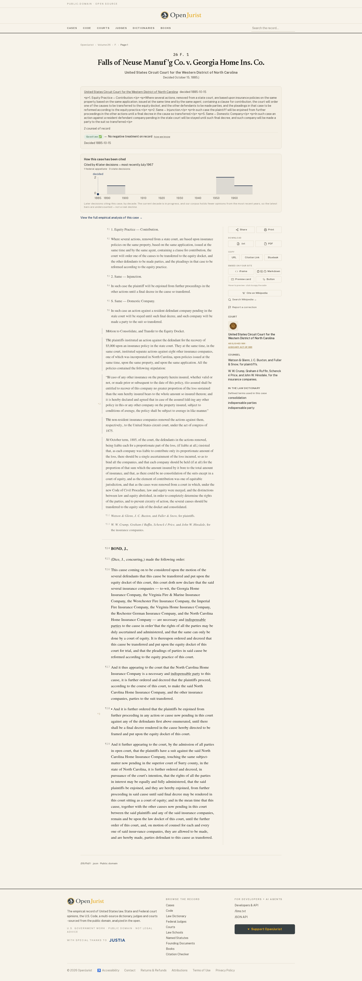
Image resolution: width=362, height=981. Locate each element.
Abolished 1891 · (237, 343)
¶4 (108, 285)
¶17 (107, 666)
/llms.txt (240, 911)
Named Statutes (177, 938)
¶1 (108, 229)
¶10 (108, 419)
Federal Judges (176, 921)
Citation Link (252, 257)
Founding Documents (180, 943)
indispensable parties (242, 402)
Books (166, 28)
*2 (99, 404)
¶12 (108, 515)
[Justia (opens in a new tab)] (117, 940)
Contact (130, 970)
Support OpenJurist (265, 929)
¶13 (108, 524)
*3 (98, 714)
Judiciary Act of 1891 (240, 347)
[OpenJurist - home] (181, 15)
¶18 (107, 708)
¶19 (107, 743)
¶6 (108, 310)
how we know (162, 136)
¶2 (108, 238)
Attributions (179, 970)
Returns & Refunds (154, 970)
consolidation (237, 397)
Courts (103, 28)
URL (234, 257)
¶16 (107, 569)
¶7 (109, 330)
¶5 (108, 300)
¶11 (108, 439)
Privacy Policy (225, 970)
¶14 (107, 548)
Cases (72, 28)
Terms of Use (202, 970)
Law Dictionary (176, 916)
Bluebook (273, 257)
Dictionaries (144, 28)
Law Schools (174, 932)
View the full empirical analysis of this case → (111, 217)
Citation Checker (177, 954)
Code (87, 28)
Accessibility (108, 970)
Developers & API (246, 905)
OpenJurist (87, 44)
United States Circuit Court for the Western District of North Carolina (181, 72)
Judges (121, 28)
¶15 (107, 558)
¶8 (109, 339)
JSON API (241, 917)
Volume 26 (104, 44)
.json (95, 863)
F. (115, 44)
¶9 (109, 376)
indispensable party (185, 673)
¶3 (108, 276)
